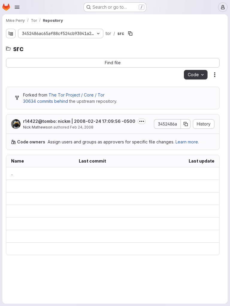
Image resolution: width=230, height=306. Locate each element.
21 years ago (201, 248)
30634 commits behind (45, 101)
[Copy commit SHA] (185, 124)
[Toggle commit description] (142, 121)
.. (12, 173)
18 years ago (201, 186)
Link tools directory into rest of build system (102, 248)
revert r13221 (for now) (81, 198)
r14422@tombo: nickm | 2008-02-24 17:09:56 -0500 (79, 121)
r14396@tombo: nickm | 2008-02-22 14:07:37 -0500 (110, 223)
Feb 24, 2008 (81, 127)
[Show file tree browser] (11, 33)
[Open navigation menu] (17, 7)
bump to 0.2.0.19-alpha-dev (86, 236)
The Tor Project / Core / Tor (77, 94)
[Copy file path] (130, 33)
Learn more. (187, 141)
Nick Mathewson (37, 127)
